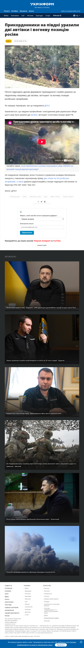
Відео (7, 596)
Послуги (7, 11)
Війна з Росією (55, 196)
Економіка (15, 15)
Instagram (46, 241)
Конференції (9, 610)
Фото (6, 594)
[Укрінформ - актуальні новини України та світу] (42, 4)
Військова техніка (35, 196)
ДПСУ (47, 106)
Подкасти (8, 585)
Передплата (48, 593)
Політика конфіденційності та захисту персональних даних (51, 611)
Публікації (8, 588)
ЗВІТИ (46, 615)
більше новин (42, 245)
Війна (6, 15)
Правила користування (51, 599)
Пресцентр (23, 11)
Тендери (46, 601)
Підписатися (27, 232)
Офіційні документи (12, 613)
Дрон (45, 196)
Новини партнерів (11, 607)
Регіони (30, 15)
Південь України (68, 196)
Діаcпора (28, 612)
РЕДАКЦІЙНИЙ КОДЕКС (51, 618)
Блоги (7, 599)
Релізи (7, 616)
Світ (23, 15)
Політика (28, 593)
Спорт (48, 15)
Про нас (46, 588)
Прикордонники (15, 196)
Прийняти (61, 645)
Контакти (47, 591)
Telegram (37, 241)
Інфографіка (9, 602)
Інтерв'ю (8, 591)
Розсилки (47, 621)
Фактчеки (28, 599)
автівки (34, 115)
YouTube (57, 241)
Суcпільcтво (28, 607)
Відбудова (28, 591)
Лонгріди (8, 605)
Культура (39, 15)
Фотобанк (14, 11)
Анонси (31, 11)
